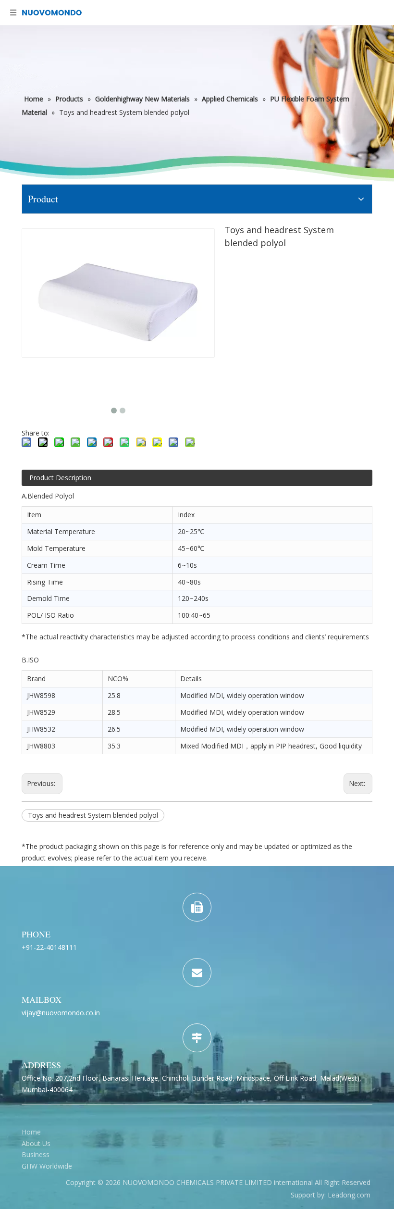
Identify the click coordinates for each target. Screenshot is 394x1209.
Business (35, 1154)
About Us (36, 1143)
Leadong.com (349, 1194)
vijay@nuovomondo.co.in (61, 1012)
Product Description (60, 477)
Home (31, 1131)
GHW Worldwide (47, 1166)
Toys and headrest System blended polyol (93, 815)
